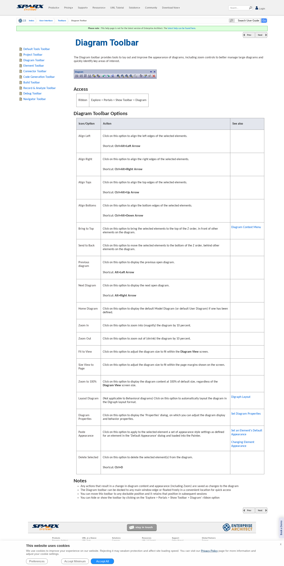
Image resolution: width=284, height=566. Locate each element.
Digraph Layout (240, 397)
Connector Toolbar (35, 71)
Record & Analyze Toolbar (39, 88)
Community (151, 7)
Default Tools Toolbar (36, 49)
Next (260, 35)
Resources (99, 7)
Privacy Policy (209, 550)
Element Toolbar (33, 65)
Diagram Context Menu (246, 227)
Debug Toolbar (32, 93)
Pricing (68, 7)
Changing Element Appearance (242, 444)
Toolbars (62, 21)
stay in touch (144, 527)
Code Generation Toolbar (39, 77)
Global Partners (209, 538)
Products (53, 7)
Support (82, 7)
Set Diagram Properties (246, 413)
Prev (249, 35)
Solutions (134, 7)
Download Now (170, 7)
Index (31, 21)
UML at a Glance (89, 538)
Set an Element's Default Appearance (246, 432)
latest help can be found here (181, 28)
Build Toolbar (31, 82)
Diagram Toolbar (34, 60)
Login (261, 8)
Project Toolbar (33, 54)
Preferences (37, 561)
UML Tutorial (117, 7)
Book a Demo (281, 528)
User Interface (46, 21)
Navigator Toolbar (34, 99)
